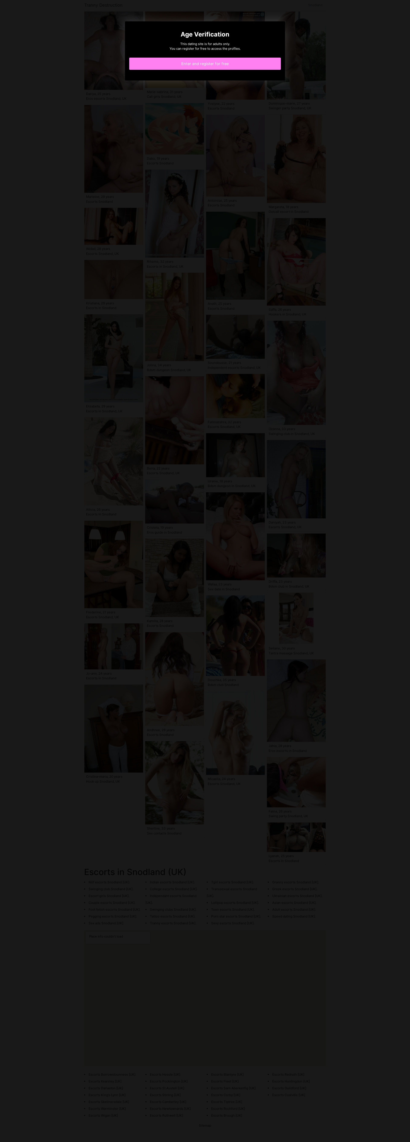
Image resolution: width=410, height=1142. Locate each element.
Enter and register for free (205, 63)
